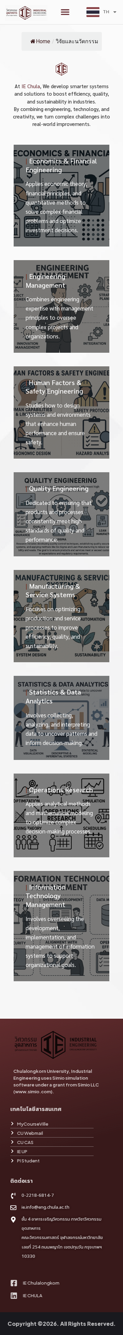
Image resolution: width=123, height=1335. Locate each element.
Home (43, 41)
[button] (65, 12)
